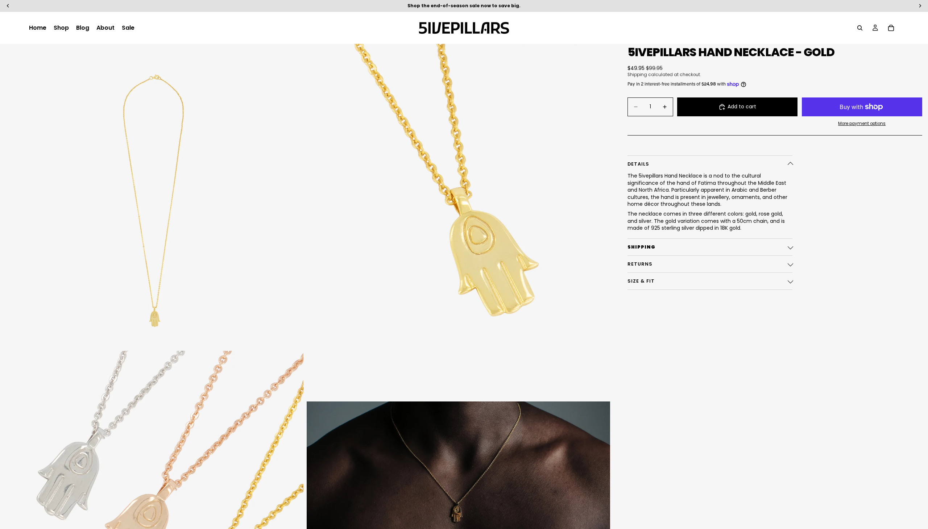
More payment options (862, 123)
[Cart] (891, 28)
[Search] (860, 28)
